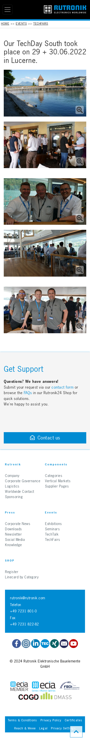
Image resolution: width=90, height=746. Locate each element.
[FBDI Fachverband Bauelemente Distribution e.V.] (70, 687)
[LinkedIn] (35, 643)
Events (21, 24)
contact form (63, 387)
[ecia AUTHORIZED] (19, 687)
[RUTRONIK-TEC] (45, 643)
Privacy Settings (63, 728)
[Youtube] (73, 643)
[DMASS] (56, 697)
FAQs (28, 392)
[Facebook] (16, 643)
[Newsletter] (64, 643)
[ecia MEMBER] (44, 687)
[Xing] (54, 643)
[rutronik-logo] (65, 10)
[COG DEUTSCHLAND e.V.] (28, 697)
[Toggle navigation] (7, 10)
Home (5, 24)
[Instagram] (26, 643)
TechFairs (40, 24)
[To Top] (76, 731)
